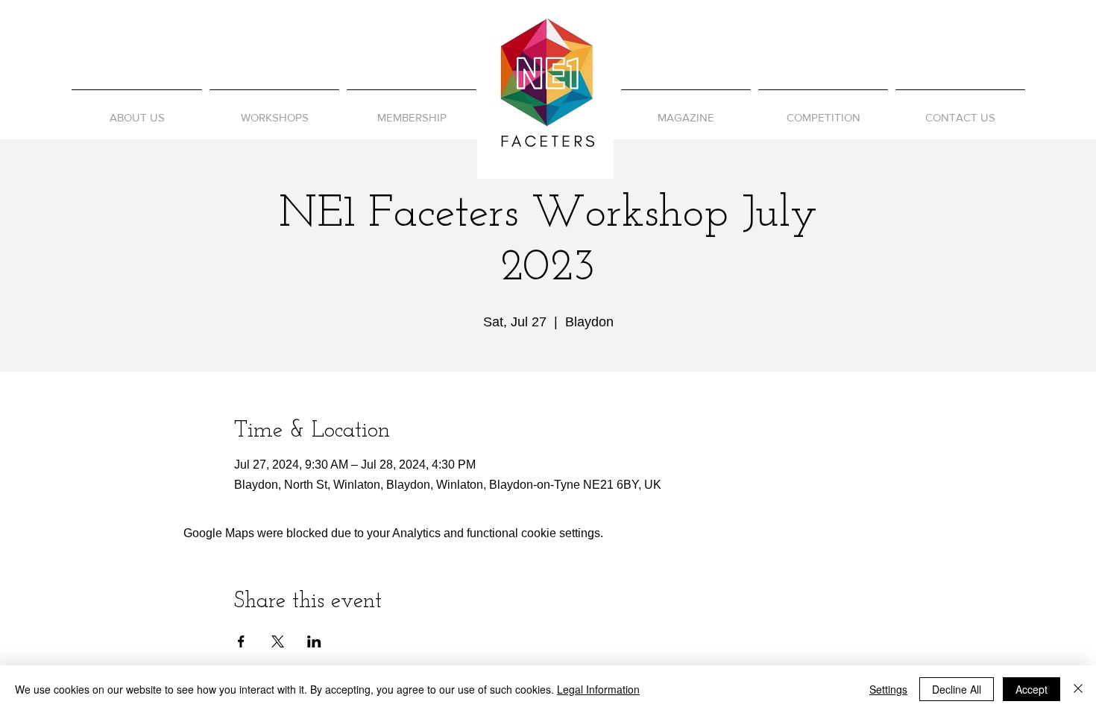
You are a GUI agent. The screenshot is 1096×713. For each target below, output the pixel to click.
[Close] (1078, 689)
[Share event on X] (278, 641)
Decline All (956, 689)
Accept (1031, 689)
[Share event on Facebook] (241, 641)
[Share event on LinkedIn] (314, 641)
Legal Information (598, 689)
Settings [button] (888, 689)
